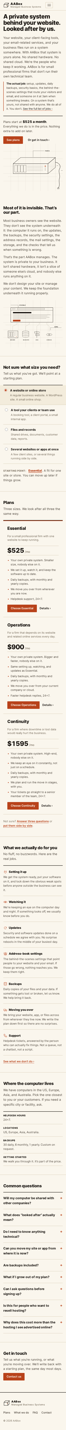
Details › (45, 608)
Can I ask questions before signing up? (24, 1291)
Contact (46, 1412)
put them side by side (17, 825)
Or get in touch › (39, 140)
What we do (21, 1412)
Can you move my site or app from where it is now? (29, 1250)
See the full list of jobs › (37, 108)
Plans (6, 1412)
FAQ (35, 1412)
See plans (13, 140)
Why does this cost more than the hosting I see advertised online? (29, 1324)
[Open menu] (49, 5)
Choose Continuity (23, 805)
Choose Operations (23, 705)
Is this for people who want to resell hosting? (26, 1308)
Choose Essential (22, 608)
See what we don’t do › (18, 1061)
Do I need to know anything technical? (24, 1234)
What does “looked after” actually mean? (29, 1217)
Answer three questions (33, 821)
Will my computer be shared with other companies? (28, 1200)
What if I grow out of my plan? (26, 1277)
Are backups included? (21, 1265)
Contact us (14, 1376)
